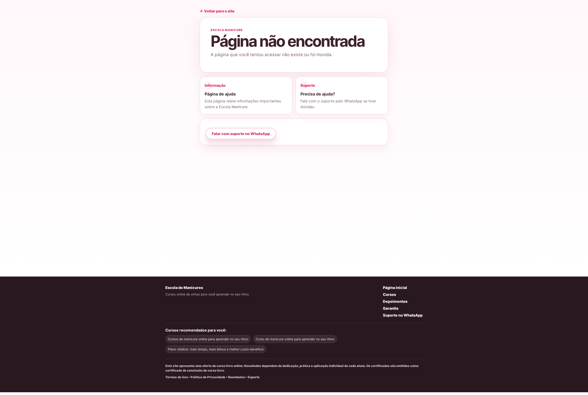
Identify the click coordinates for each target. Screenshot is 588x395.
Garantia (390, 308)
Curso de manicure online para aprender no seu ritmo (295, 339)
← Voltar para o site (217, 11)
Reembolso (236, 377)
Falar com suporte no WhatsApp (241, 133)
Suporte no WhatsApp (403, 315)
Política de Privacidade (208, 377)
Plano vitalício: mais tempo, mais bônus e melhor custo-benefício (216, 349)
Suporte (254, 377)
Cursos (389, 294)
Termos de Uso (176, 377)
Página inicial (395, 287)
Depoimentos (395, 301)
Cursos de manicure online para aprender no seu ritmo (208, 339)
